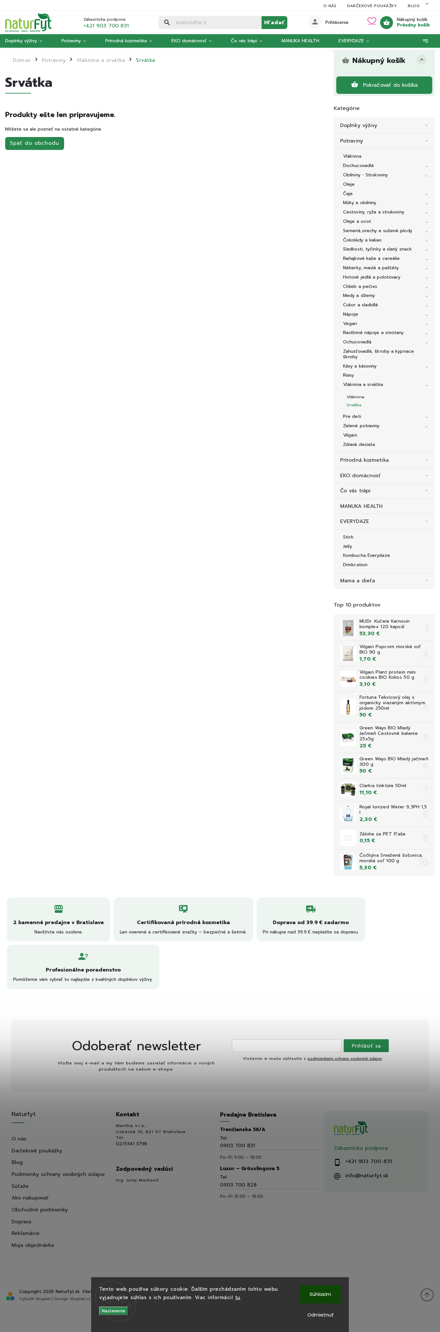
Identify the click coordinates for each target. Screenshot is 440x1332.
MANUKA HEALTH (361, 506)
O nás (330, 6)
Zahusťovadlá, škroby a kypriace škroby (378, 354)
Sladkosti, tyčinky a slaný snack (377, 249)
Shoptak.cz (80, 1299)
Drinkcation (355, 564)
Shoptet (43, 1299)
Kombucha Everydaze (366, 555)
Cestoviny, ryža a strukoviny (373, 212)
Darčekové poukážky (372, 6)
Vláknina (352, 156)
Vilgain (350, 435)
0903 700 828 (238, 1185)
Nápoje (351, 314)
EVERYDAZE (354, 521)
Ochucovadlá (357, 342)
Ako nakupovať (30, 1197)
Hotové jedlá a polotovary (372, 277)
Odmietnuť (320, 1314)
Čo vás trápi (355, 490)
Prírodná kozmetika (364, 460)
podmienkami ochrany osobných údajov (345, 1058)
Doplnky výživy (358, 125)
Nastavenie (113, 1310)
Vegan (350, 323)
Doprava (21, 1221)
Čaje (348, 193)
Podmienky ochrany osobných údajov (58, 1174)
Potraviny (351, 140)
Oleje (349, 184)
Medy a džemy (359, 295)
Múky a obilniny (360, 202)
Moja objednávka (33, 1245)
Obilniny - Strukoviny (365, 175)
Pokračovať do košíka (390, 85)
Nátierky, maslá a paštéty (371, 267)
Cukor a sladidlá (360, 304)
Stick (348, 537)
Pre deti (352, 416)
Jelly (347, 546)
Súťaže (20, 1186)
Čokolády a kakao (362, 240)
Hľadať (274, 22)
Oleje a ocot (357, 221)
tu (237, 1297)
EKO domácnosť (360, 475)
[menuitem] (28, 41)
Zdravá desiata (359, 444)
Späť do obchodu (34, 143)
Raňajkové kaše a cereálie (371, 258)
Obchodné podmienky (40, 1209)
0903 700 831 (237, 1145)
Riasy (348, 375)
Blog (413, 6)
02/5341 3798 (131, 1144)
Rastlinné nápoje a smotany (373, 332)
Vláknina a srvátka (363, 384)
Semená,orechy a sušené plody (377, 230)
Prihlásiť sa (366, 1046)
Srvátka (354, 405)
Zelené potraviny (361, 425)
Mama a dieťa (357, 580)
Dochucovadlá (358, 165)
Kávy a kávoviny (360, 366)
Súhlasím (320, 1294)
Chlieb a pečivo (360, 286)
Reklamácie (26, 1233)
